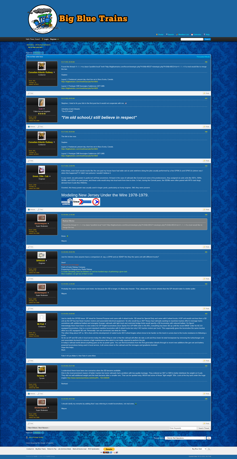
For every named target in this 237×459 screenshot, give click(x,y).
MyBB (35, 456)
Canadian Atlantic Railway (41, 72)
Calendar (197, 34)
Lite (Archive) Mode (64, 449)
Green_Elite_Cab (41, 176)
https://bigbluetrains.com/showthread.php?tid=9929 (79, 88)
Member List (183, 34)
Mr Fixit (40, 324)
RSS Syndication (93, 449)
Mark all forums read (79, 449)
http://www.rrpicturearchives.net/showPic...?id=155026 (88, 378)
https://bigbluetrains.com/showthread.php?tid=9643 (79, 82)
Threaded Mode (203, 57)
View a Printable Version (36, 437)
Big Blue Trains (41, 449)
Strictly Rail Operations (43, 45)
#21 (206, 252)
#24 (206, 366)
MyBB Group (50, 456)
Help (208, 34)
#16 (206, 62)
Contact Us (30, 449)
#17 (206, 98)
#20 (206, 214)
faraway (40, 376)
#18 (206, 131)
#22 (206, 284)
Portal (160, 34)
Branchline (30, 45)
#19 (206, 166)
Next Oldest (32, 428)
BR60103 (40, 261)
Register (53, 39)
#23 (206, 313)
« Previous (37, 53)
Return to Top (51, 449)
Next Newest (43, 428)
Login (46, 39)
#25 (206, 399)
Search (171, 34)
